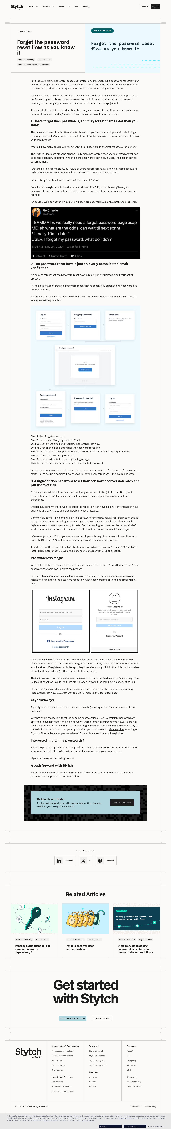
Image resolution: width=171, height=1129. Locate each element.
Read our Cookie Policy (156, 1126)
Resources (63, 7)
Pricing (86, 7)
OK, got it (103, 1126)
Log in (155, 7)
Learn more (105, 772)
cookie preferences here (128, 1118)
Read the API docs (122, 803)
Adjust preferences (131, 1126)
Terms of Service (87, 1120)
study (61, 168)
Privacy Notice (49, 1120)
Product (32, 7)
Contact (144, 7)
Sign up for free (40, 758)
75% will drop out (62, 540)
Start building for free (72, 1018)
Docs (76, 7)
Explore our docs (102, 1018)
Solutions (47, 7)
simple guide (116, 729)
